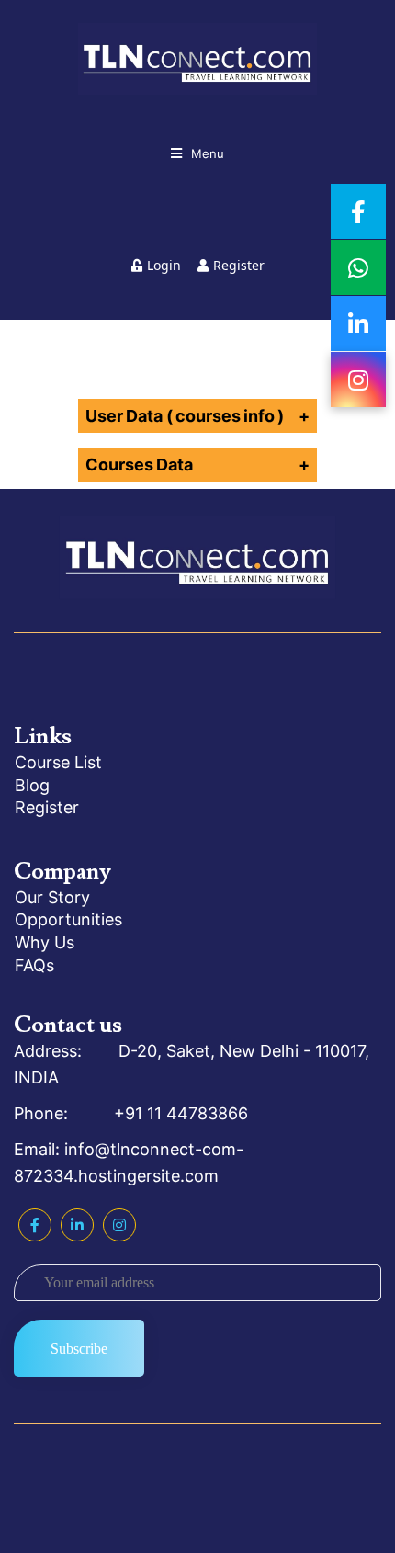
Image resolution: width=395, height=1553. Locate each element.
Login (164, 265)
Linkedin (77, 1224)
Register (239, 265)
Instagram (119, 1224)
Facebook (34, 1224)
